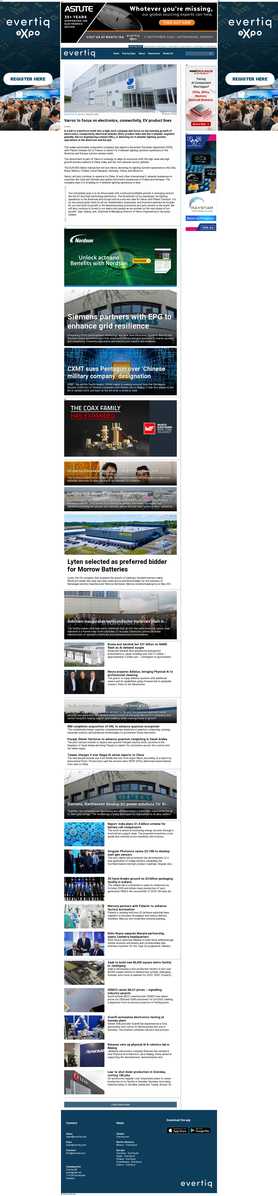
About (142, 53)
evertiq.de (149, 46)
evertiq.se (211, 46)
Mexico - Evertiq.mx (126, 1144)
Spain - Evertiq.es (125, 1156)
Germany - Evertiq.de (127, 1153)
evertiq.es (162, 46)
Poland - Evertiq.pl (125, 1159)
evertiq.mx (186, 46)
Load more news (120, 1104)
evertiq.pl (199, 46)
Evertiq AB (79, 53)
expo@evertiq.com (76, 1144)
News (116, 53)
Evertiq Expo (129, 53)
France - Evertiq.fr (126, 1164)
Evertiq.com (122, 1136)
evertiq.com (136, 46)
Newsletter (154, 53)
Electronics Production (74, 114)
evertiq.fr (174, 46)
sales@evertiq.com (76, 1136)
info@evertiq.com (75, 1153)
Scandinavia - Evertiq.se (129, 1161)
